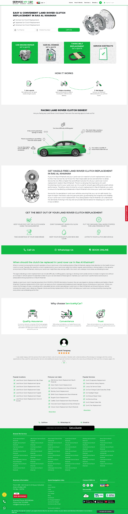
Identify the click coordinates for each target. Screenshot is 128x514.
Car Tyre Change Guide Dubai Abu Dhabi (98, 390)
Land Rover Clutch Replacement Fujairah (28, 393)
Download (51, 497)
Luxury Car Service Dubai (93, 386)
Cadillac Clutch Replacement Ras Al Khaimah (64, 401)
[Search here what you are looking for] (100, 2)
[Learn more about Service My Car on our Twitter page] (84, 485)
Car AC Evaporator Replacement (96, 380)
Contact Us (51, 491)
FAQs (49, 489)
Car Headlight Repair (92, 393)
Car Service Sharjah (53, 502)
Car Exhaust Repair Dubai (93, 396)
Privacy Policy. (21, 512)
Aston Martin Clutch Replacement (61, 385)
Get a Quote (75, 427)
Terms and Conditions (54, 508)
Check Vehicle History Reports (95, 383)
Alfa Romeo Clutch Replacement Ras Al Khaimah (63, 381)
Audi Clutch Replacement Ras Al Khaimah (63, 388)
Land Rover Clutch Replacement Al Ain (28, 386)
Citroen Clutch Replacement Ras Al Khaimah (64, 407)
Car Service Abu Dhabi (54, 504)
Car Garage (51, 493)
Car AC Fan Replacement (93, 405)
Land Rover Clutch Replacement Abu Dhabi (29, 380)
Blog (49, 495)
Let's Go (69, 30)
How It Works (78, 2)
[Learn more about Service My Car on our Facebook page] (88, 485)
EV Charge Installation (54, 499)
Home (71, 2)
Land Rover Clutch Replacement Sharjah (28, 396)
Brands (94, 2)
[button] (62, 363)
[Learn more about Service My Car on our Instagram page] (91, 485)
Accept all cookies (105, 511)
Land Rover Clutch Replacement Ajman (28, 383)
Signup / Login (110, 2)
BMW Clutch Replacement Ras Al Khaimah (64, 394)
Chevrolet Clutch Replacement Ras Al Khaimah (65, 404)
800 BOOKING (20, 495)
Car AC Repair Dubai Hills (93, 402)
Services (87, 2)
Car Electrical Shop (91, 399)
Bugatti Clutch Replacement (60, 397)
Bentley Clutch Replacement (60, 391)
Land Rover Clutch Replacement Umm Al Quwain (29, 400)
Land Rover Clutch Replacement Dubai (28, 390)
